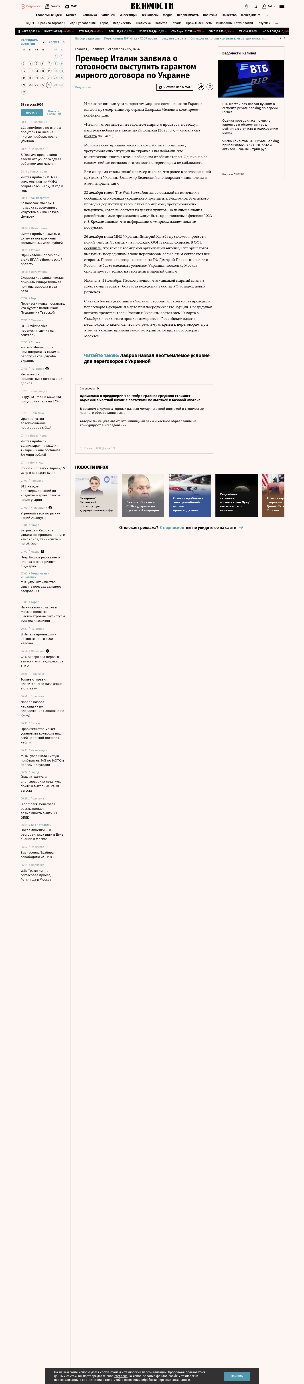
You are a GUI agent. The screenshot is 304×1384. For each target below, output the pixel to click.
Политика (210, 15)
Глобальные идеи (49, 15)
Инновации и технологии (234, 23)
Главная (81, 49)
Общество (229, 15)
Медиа (167, 15)
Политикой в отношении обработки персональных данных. (148, 1380)
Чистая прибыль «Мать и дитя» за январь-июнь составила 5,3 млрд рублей (42, 238)
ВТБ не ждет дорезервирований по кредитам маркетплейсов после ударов (41, 493)
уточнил (143, 280)
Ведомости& (122, 23)
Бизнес (71, 15)
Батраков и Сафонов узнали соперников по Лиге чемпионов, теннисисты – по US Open (43, 537)
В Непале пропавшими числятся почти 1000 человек (39, 638)
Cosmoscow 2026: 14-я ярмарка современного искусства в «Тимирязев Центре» (40, 210)
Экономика (89, 15)
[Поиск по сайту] (255, 6)
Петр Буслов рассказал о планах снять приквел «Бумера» (40, 561)
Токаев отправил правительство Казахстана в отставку (42, 683)
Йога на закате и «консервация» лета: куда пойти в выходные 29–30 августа (41, 784)
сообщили (92, 248)
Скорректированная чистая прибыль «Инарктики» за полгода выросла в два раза (42, 284)
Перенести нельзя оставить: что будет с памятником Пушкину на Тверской (43, 308)
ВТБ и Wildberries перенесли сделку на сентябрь (37, 330)
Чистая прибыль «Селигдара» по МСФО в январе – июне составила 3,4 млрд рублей (41, 448)
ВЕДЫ (30, 23)
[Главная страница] (152, 6)
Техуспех (263, 23)
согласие (121, 1376)
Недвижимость (188, 15)
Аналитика (143, 23)
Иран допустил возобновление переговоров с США (36, 423)
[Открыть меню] (282, 6)
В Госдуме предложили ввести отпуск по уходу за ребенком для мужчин (41, 159)
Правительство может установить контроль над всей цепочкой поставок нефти (41, 735)
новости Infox (91, 467)
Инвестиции (128, 15)
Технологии (150, 15)
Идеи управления (83, 23)
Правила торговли (51, 23)
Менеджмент (250, 15)
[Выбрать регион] (246, 6)
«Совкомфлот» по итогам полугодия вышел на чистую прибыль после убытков (41, 134)
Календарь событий (29, 42)
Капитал (161, 23)
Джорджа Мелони (160, 109)
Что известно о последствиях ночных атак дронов (41, 378)
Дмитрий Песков (173, 260)
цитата (91, 136)
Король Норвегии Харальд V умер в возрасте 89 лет (43, 470)
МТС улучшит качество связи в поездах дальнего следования (41, 586)
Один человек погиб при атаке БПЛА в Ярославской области (42, 259)
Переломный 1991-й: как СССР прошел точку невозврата (145, 38)
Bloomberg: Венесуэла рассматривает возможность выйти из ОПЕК (39, 811)
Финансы (108, 15)
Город (104, 23)
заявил (195, 260)
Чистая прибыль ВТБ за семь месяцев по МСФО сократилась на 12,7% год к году (42, 184)
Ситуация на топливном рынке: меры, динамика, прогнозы (233, 38)
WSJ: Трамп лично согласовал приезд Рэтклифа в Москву (36, 875)
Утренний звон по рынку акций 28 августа (40, 515)
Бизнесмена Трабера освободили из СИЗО (37, 855)
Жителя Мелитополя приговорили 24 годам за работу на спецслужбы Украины (41, 354)
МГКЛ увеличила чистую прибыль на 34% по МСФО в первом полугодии (42, 760)
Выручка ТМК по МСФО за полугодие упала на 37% (41, 399)
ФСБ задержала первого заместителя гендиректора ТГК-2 (42, 661)
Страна (177, 23)
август (54, 42)
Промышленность (199, 23)
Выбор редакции (87, 38)
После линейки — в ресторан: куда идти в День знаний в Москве (42, 834)
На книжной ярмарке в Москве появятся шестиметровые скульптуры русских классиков (43, 614)
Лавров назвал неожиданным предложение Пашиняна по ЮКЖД (42, 708)
